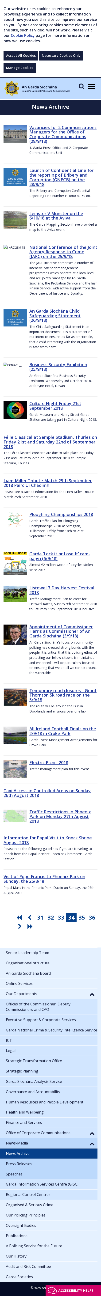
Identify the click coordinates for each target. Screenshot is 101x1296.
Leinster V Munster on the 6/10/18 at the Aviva (56, 216)
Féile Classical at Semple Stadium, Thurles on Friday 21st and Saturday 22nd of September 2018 (50, 441)
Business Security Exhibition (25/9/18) (58, 367)
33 (61, 917)
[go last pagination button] (30, 926)
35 (81, 917)
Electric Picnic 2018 (48, 762)
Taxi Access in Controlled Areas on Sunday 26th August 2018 (47, 793)
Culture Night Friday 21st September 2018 (55, 406)
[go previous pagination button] (30, 917)
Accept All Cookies (21, 55)
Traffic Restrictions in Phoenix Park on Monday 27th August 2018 (60, 816)
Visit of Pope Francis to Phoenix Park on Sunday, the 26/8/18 (44, 879)
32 (50, 917)
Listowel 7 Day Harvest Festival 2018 (61, 590)
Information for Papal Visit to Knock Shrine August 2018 (48, 840)
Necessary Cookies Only (61, 55)
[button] (92, 994)
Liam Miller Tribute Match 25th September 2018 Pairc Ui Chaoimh (48, 483)
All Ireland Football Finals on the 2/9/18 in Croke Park (62, 731)
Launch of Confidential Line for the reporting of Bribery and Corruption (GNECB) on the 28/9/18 (61, 177)
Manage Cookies (19, 67)
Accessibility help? (75, 1290)
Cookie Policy (23, 35)
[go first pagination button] (19, 917)
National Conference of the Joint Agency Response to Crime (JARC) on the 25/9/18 (63, 251)
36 (92, 917)
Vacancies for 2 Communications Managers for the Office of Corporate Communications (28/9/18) (63, 134)
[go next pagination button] (20, 926)
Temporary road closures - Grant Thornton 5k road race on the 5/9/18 (63, 695)
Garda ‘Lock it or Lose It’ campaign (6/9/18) (59, 556)
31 (40, 917)
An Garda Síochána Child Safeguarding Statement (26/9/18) (55, 315)
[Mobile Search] (81, 86)
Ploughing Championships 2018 (61, 514)
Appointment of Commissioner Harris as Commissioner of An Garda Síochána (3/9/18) (61, 631)
